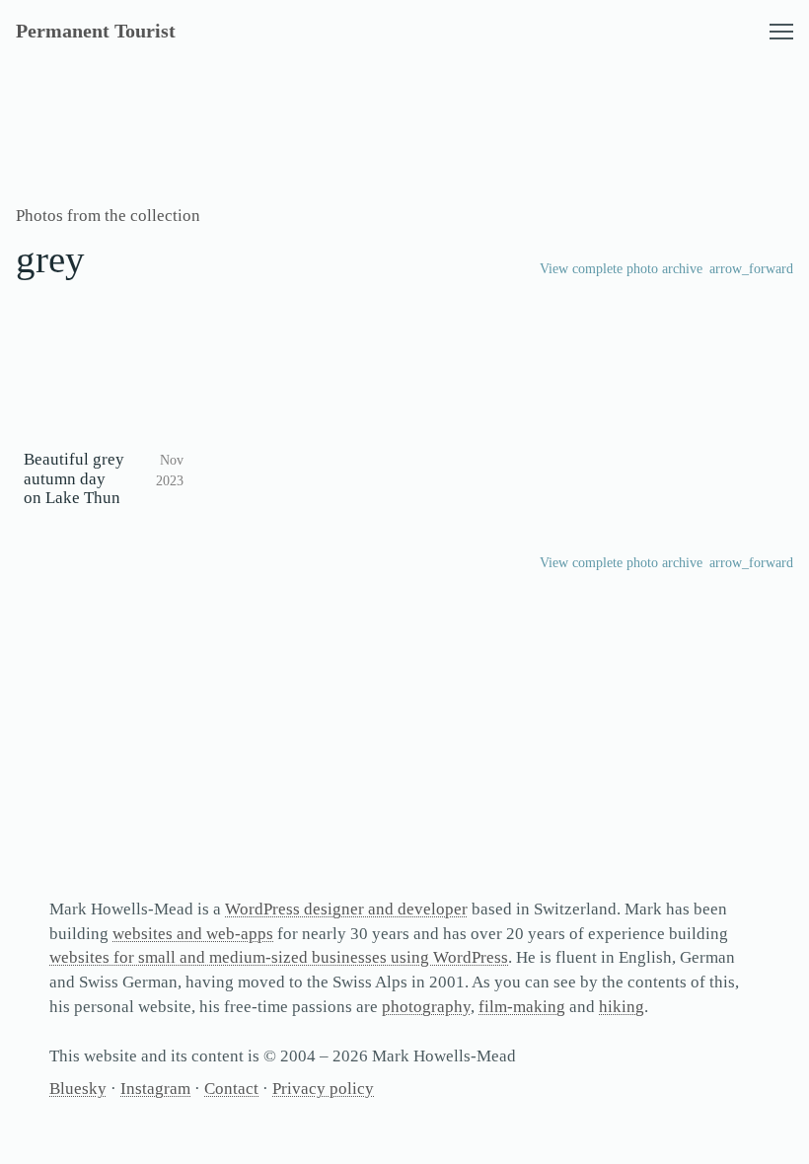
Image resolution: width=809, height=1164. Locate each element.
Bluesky (78, 1088)
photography (426, 1006)
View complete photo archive (621, 268)
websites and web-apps (192, 933)
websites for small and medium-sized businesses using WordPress (278, 957)
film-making (521, 1006)
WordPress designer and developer (346, 909)
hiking (621, 1006)
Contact (231, 1088)
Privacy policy (323, 1088)
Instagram (155, 1088)
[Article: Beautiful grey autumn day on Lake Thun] (103, 383)
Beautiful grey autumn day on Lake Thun (74, 479)
